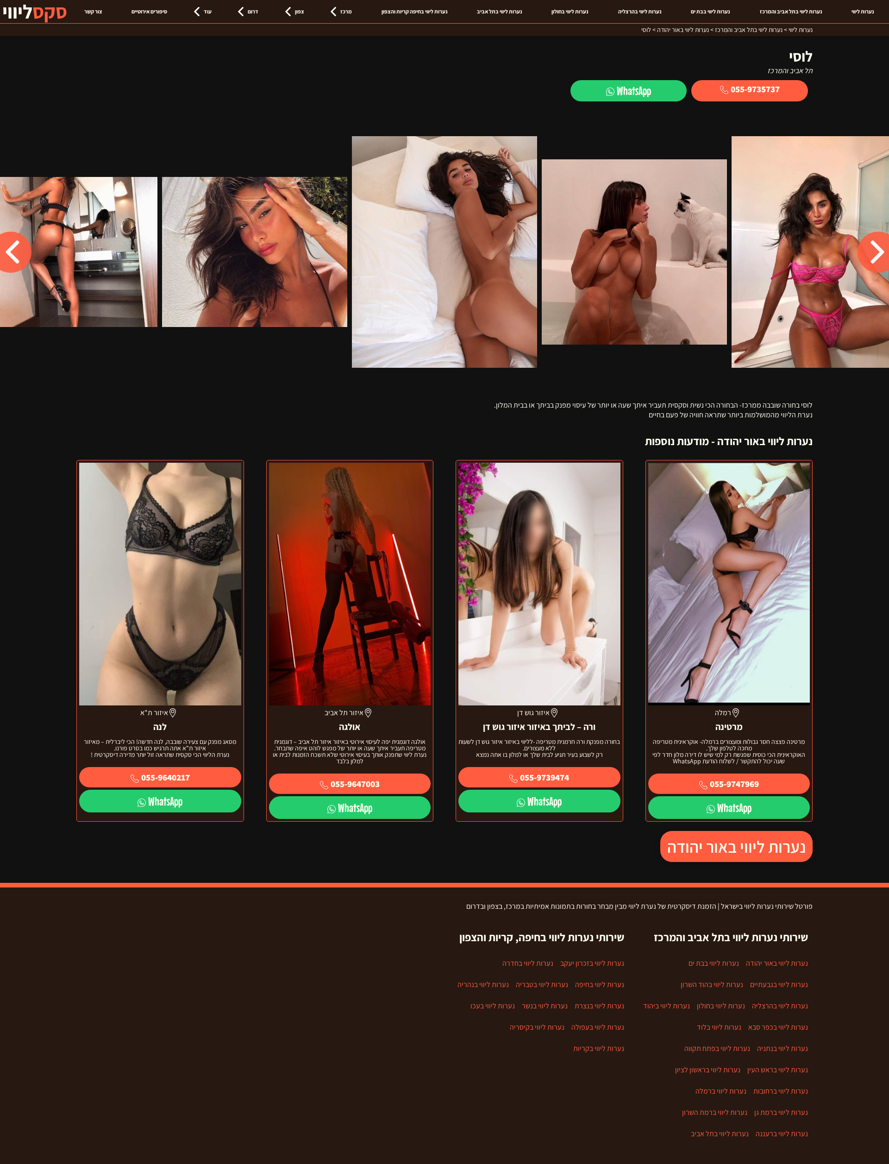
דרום (253, 11)
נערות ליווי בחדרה (527, 963)
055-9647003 (355, 783)
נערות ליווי (862, 11)
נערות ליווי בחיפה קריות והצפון (415, 11)
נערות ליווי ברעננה (782, 1134)
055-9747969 (734, 783)
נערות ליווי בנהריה (483, 984)
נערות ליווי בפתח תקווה (717, 1048)
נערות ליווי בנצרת (599, 1006)
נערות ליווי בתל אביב (499, 11)
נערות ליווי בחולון (569, 11)
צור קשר (93, 11)
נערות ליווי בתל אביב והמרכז (791, 11)
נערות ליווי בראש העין (777, 1070)
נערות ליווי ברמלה (720, 1091)
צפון (299, 11)
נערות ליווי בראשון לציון (707, 1070)
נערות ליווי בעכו (492, 1006)
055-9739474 (544, 777)
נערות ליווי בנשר (545, 1006)
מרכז (346, 11)
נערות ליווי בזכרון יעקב (592, 963)
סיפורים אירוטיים (149, 11)
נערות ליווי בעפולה (597, 1027)
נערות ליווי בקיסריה (537, 1027)
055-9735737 (755, 88)
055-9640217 (165, 777)
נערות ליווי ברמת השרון (714, 1112)
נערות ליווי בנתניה (782, 1048)
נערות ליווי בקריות (598, 1048)
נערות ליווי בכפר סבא (778, 1027)
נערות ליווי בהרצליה (640, 11)
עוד (208, 11)
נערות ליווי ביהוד (666, 1006)
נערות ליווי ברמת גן (781, 1112)
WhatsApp (634, 90)
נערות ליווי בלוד (719, 1027)
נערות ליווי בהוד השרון (712, 984)
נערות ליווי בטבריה (542, 984)
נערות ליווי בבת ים (710, 11)
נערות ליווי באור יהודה (736, 846)
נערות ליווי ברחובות (780, 1091)
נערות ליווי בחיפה (599, 984)
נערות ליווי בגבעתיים (779, 984)
